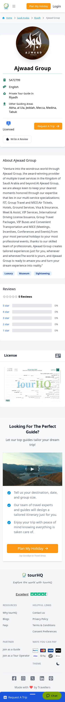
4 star (6, 311)
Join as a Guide (11, 649)
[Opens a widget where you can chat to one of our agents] (52, 696)
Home (9, 18)
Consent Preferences (45, 631)
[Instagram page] (23, 678)
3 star (6, 318)
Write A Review (19, 139)
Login (57, 6)
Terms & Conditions (44, 625)
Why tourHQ (10, 612)
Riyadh (37, 17)
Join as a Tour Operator (16, 655)
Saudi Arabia (23, 17)
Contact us (39, 612)
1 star (6, 330)
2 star (6, 324)
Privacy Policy (40, 619)
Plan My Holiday (38, 6)
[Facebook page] (14, 678)
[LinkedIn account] (42, 678)
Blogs (6, 619)
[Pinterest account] (51, 678)
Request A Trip (46, 126)
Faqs (5, 625)
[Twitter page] (32, 678)
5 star (6, 305)
